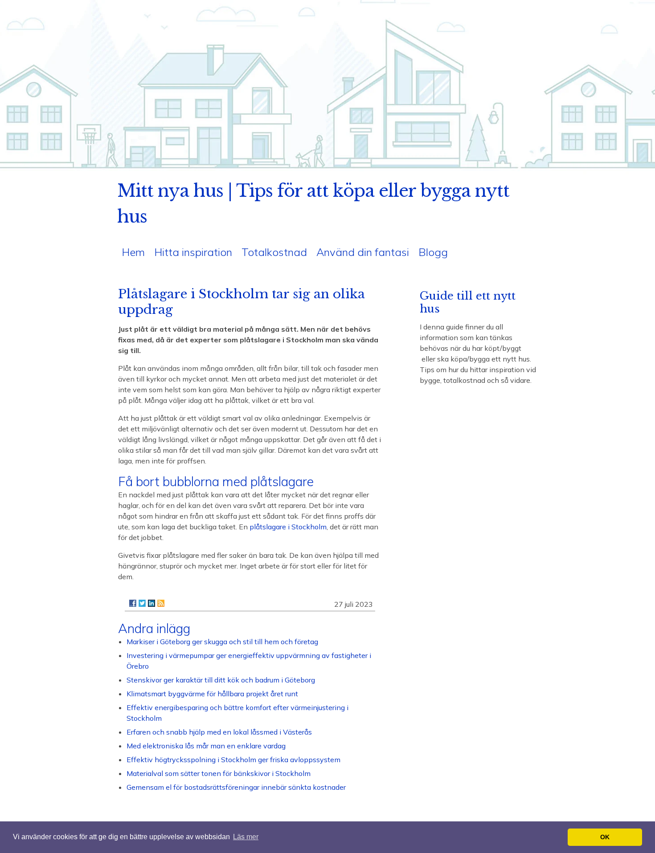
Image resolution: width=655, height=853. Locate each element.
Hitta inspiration (193, 252)
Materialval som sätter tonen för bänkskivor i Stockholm (219, 773)
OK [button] (605, 837)
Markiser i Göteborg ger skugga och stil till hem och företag (222, 641)
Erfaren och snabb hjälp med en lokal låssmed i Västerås (219, 731)
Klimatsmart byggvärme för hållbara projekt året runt (212, 693)
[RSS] (160, 603)
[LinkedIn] (151, 603)
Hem (133, 252)
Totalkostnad (274, 252)
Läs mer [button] (245, 837)
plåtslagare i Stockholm (288, 526)
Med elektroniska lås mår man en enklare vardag (206, 745)
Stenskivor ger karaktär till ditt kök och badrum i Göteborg (221, 679)
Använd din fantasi (362, 252)
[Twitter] (142, 603)
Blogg (433, 252)
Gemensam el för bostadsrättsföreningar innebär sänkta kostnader (236, 787)
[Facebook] (132, 603)
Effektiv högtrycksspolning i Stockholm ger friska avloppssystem (233, 759)
